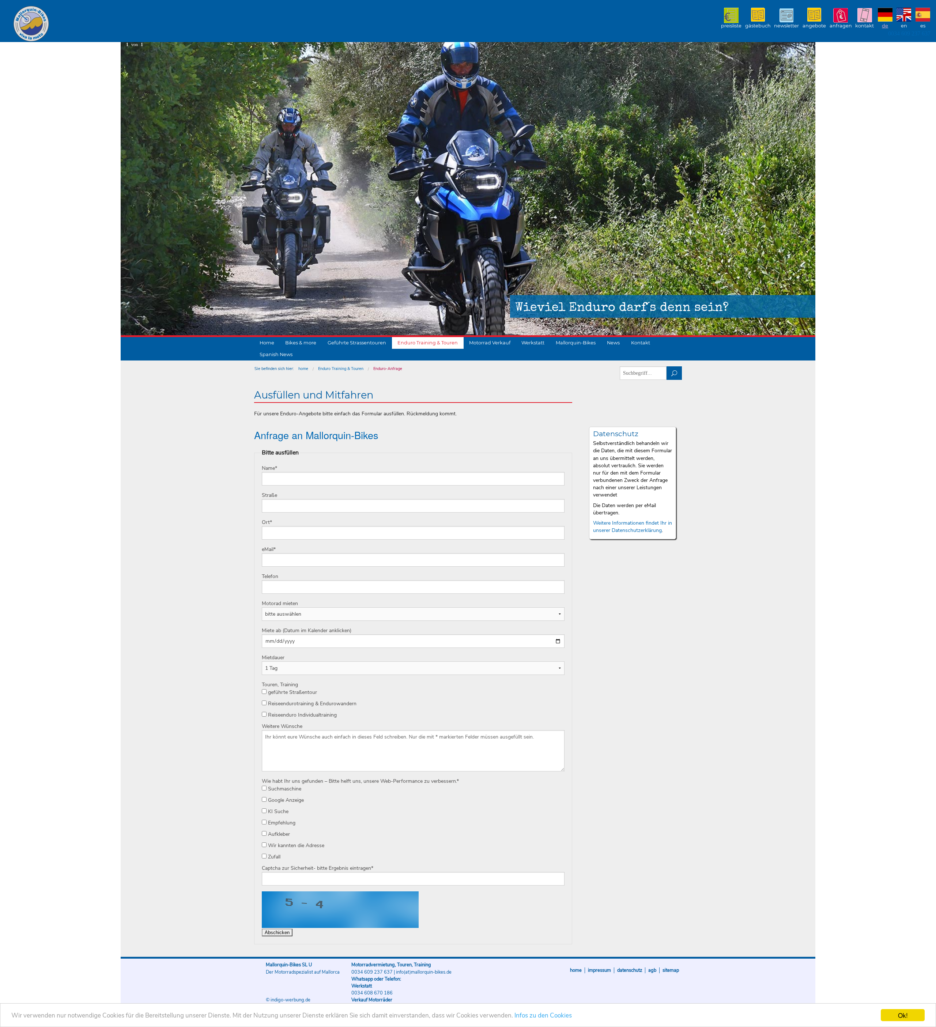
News (613, 343)
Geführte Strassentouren (357, 343)
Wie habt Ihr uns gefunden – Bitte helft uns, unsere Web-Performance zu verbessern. (360, 781)
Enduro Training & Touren (427, 343)
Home (267, 343)
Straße (269, 495)
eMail (269, 549)
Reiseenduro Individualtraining (302, 714)
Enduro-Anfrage (387, 368)
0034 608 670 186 (372, 993)
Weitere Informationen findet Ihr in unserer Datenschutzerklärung (632, 527)
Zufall (273, 856)
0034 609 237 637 (909, 33)
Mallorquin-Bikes (74, 24)
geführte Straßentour (292, 692)
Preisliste (731, 26)
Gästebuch (758, 26)
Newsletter (786, 26)
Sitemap (671, 970)
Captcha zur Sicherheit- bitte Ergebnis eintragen (317, 868)
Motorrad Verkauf (489, 343)
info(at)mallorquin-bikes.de (424, 972)
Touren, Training (280, 684)
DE (885, 26)
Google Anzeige (285, 800)
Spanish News (276, 354)
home (303, 368)
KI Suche (277, 811)
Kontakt (864, 26)
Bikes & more (300, 343)
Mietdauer (273, 657)
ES (922, 26)
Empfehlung (281, 822)
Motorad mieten (280, 603)
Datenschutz (629, 970)
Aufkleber (278, 834)
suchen (674, 373)
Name (269, 468)
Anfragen (841, 26)
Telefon (270, 576)
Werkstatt (532, 343)
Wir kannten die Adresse (295, 845)
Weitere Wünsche (282, 726)
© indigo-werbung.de (288, 1000)
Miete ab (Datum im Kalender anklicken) (306, 630)
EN (904, 26)
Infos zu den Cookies (543, 1015)
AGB (652, 970)
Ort (267, 522)
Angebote (814, 26)
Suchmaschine (284, 788)
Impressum (599, 970)
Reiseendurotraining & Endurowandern (311, 703)
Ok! (903, 1015)
